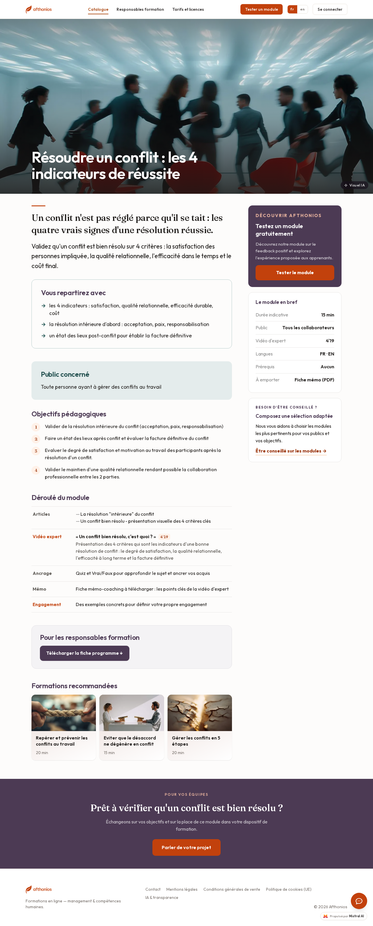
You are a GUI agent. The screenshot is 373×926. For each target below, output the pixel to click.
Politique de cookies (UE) (289, 889)
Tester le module (295, 272)
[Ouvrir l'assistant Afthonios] (359, 901)
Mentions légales (182, 889)
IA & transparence (161, 897)
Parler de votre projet (186, 847)
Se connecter (330, 9)
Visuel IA (357, 185)
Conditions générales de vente (231, 889)
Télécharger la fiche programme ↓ (84, 653)
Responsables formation (140, 9)
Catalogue (98, 9)
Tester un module (261, 9)
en (302, 9)
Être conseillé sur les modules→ (291, 451)
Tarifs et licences (188, 9)
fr (292, 9)
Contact (153, 889)
